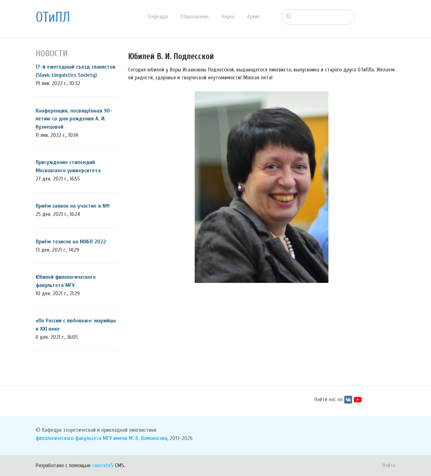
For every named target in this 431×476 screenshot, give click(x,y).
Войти (388, 465)
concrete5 (102, 465)
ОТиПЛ (53, 17)
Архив (253, 16)
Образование (194, 16)
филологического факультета (68, 438)
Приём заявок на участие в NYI (72, 206)
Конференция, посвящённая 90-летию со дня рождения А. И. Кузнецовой (74, 118)
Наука (227, 16)
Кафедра (158, 16)
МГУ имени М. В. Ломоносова (135, 438)
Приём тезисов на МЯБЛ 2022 (71, 241)
